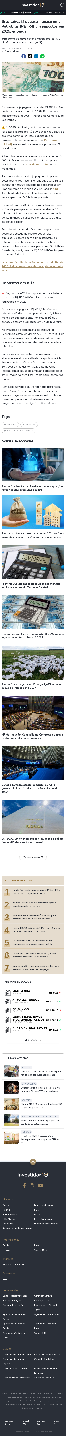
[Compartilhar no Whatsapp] (42, 56)
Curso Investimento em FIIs (47, 1354)
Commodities (40, 1249)
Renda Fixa (8, 1223)
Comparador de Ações (14, 1305)
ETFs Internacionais (43, 1219)
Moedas (6, 1249)
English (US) (26, 1422)
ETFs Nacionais (10, 1219)
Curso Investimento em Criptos (14, 1361)
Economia (11, 425)
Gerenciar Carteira (43, 1295)
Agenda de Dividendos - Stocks (14, 1326)
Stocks (6, 1245)
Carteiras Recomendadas (15, 1295)
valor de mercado (36, 164)
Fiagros (6, 1209)
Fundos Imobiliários (43, 1205)
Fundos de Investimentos (46, 1223)
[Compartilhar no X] (30, 56)
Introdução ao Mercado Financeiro (45, 1370)
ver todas (31, 1040)
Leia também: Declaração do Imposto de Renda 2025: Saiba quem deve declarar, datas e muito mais (33, 266)
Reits (36, 1245)
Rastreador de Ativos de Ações (46, 1307)
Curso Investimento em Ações (17, 1354)
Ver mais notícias (31, 857)
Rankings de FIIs (42, 1300)
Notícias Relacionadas (17, 441)
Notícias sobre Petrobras (20, 431)
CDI (55, 189)
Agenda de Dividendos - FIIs (48, 1314)
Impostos (30, 425)
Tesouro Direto (10, 1214)
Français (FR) (55, 1422)
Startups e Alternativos (14, 1264)
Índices (37, 1214)
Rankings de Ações (12, 1300)
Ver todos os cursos (44, 1377)
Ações (6, 1205)
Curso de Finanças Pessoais (16, 1377)
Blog (5, 1278)
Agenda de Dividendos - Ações (14, 1316)
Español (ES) (41, 1422)
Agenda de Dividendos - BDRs (14, 1335)
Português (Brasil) (8, 1422)
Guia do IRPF (40, 1332)
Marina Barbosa (12, 51)
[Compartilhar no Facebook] (23, 56)
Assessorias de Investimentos (17, 1228)
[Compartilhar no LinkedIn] (36, 56)
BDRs (37, 1209)
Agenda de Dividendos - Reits (46, 1326)
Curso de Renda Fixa (44, 1359)
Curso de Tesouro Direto (15, 1368)
